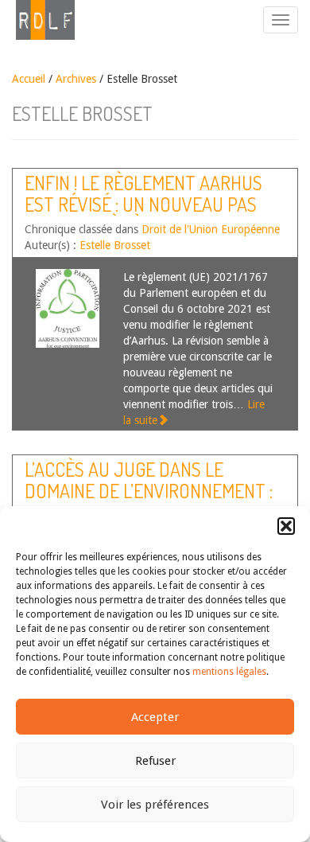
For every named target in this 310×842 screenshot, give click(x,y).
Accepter (155, 717)
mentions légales (229, 671)
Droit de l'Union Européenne (210, 229)
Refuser (155, 761)
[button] (286, 526)
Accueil (28, 78)
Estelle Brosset (114, 245)
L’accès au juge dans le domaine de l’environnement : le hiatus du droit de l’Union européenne (149, 500)
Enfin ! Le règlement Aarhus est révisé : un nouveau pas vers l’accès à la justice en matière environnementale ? (145, 214)
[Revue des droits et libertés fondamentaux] (37, 20)
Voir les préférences (155, 804)
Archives (76, 78)
